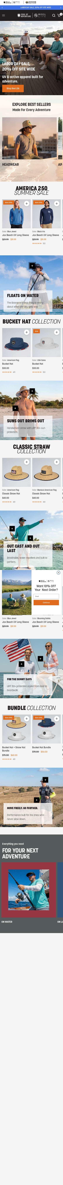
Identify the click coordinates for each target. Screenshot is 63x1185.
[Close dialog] (58, 572)
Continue (46, 602)
